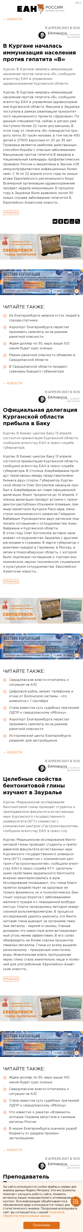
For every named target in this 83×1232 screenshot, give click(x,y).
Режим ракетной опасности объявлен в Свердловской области (42, 357)
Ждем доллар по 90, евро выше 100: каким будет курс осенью (39, 346)
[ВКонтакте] (55, 221)
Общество (11, 212)
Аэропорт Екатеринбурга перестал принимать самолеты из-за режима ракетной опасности (39, 332)
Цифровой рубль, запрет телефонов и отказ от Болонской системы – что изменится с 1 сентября (41, 696)
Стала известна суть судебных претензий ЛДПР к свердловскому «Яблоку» (44, 710)
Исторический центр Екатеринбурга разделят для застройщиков (40, 738)
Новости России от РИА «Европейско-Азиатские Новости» (31, 9)
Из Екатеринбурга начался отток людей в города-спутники (44, 318)
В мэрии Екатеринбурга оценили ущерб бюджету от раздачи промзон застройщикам (43, 1133)
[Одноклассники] (60, 221)
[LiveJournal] (77, 221)
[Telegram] (66, 221)
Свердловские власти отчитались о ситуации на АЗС (39, 682)
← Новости (12, 19)
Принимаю (41, 1225)
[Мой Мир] (72, 221)
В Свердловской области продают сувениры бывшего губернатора (38, 369)
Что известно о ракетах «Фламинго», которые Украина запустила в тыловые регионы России (42, 1117)
